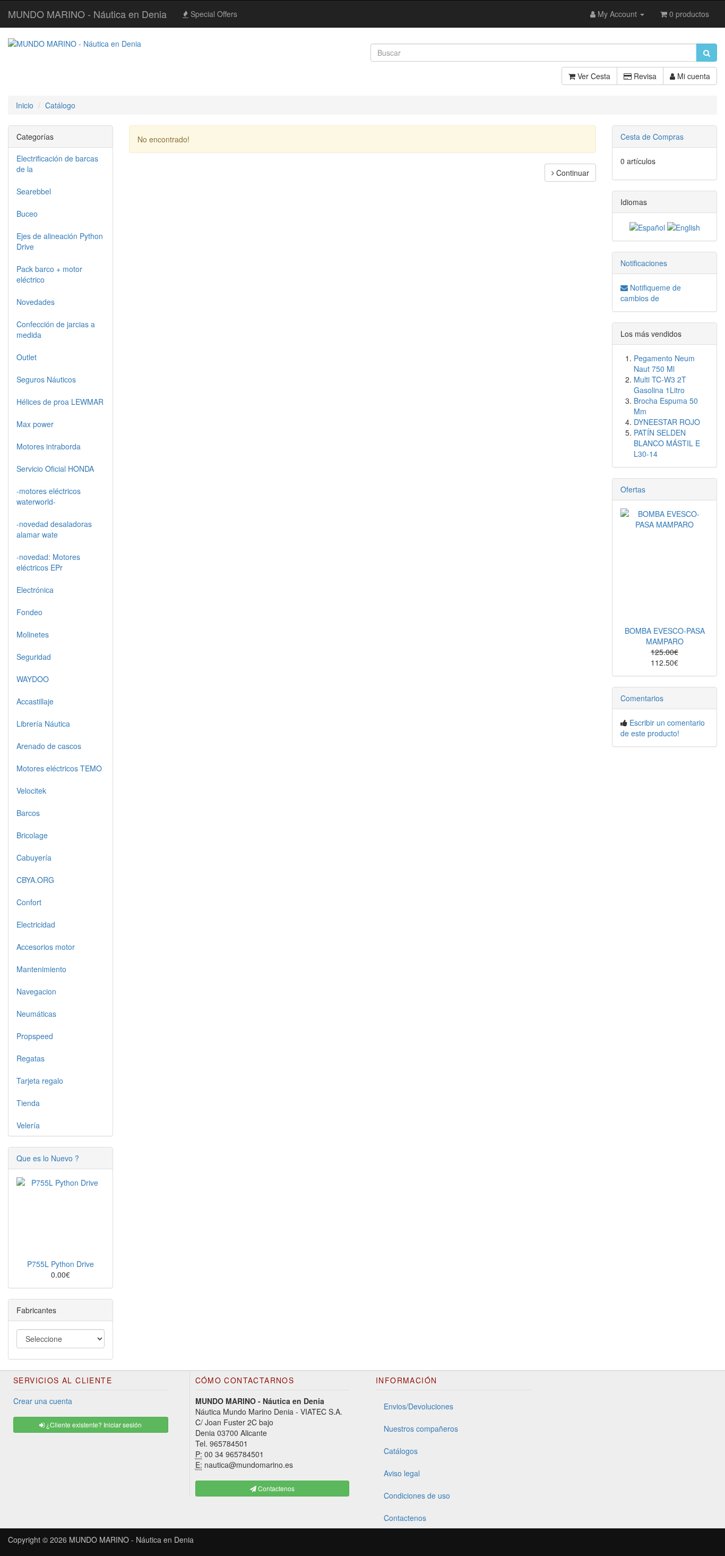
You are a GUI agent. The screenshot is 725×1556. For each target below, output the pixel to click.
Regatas (30, 1058)
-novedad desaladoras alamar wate (54, 529)
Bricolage (32, 835)
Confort (28, 902)
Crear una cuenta (42, 1401)
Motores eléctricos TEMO (59, 768)
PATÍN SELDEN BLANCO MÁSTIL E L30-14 (667, 443)
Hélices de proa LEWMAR (59, 401)
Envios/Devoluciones (418, 1406)
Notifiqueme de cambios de (650, 292)
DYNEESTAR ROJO (667, 421)
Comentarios (641, 698)
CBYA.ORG (35, 879)
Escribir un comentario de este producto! (662, 727)
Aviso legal (402, 1473)
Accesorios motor (45, 946)
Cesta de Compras (652, 136)
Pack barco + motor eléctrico (49, 274)
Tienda (28, 1103)
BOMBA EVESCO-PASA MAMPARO (665, 636)
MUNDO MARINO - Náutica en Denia (87, 14)
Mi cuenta (692, 76)
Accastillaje (35, 701)
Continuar (571, 172)
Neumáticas (36, 1013)
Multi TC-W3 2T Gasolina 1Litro (660, 384)
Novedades (35, 301)
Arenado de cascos (48, 746)
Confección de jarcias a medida (55, 329)
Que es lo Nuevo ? (47, 1158)
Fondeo (29, 612)
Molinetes (32, 634)
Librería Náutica (43, 723)
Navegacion (36, 991)
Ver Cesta (592, 76)
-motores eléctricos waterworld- (48, 496)
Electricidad (35, 924)
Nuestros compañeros (421, 1428)
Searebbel (33, 191)
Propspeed (34, 1036)
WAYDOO (32, 679)
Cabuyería (33, 857)
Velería (28, 1125)
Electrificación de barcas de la (57, 163)
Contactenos (405, 1517)
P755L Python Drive (60, 1264)
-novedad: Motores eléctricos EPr (48, 562)
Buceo (27, 213)
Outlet (26, 357)
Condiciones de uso (417, 1495)
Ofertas (632, 489)
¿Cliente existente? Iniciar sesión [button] (93, 1424)
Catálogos (401, 1451)
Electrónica (35, 589)
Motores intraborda (48, 446)
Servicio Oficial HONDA (55, 468)
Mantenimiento (41, 969)
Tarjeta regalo (39, 1080)
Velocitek (31, 790)
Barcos (28, 812)
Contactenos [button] (275, 1488)
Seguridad (33, 656)
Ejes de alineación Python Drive (59, 241)
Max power (35, 424)
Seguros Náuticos (46, 379)
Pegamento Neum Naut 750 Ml (664, 363)
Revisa (644, 76)
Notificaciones (643, 263)
